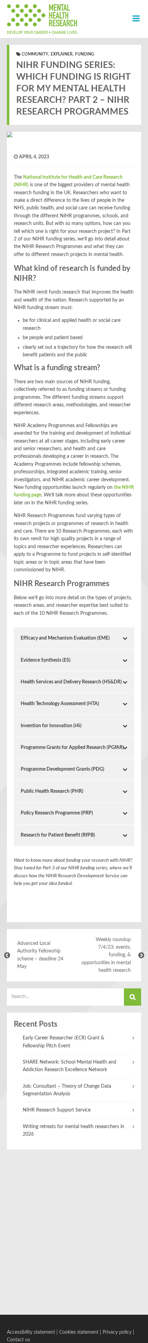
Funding (84, 54)
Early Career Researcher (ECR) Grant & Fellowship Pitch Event (63, 1042)
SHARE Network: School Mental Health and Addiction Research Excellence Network (69, 1066)
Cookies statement (78, 1332)
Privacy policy (117, 1332)
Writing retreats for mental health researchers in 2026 (73, 1130)
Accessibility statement (31, 1332)
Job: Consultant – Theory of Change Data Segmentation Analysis (67, 1090)
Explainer (62, 54)
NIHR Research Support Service (57, 1110)
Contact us (18, 1339)
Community (35, 54)
